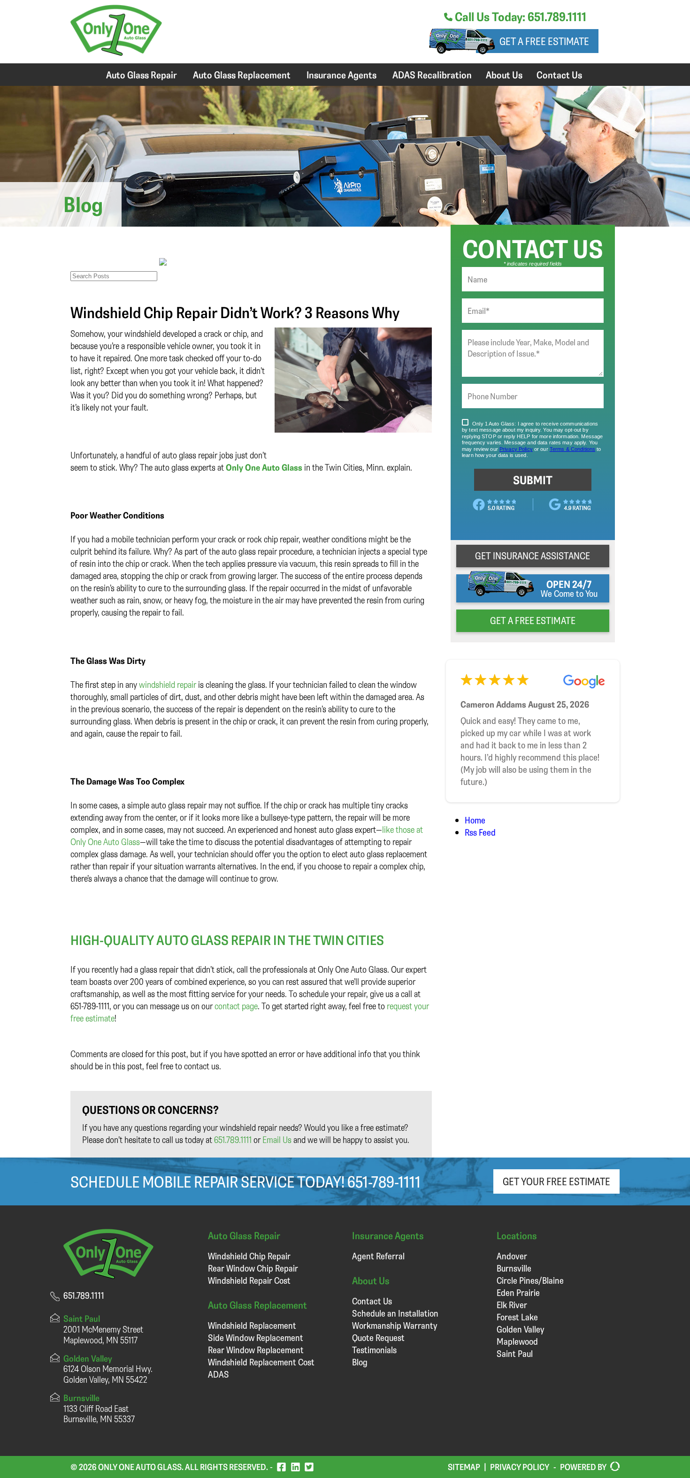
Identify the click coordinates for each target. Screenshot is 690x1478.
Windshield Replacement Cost (261, 1362)
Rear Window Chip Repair (253, 1268)
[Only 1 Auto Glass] (116, 52)
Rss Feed (480, 832)
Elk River (512, 1304)
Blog (360, 1362)
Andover (512, 1256)
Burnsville (514, 1268)
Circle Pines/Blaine (530, 1280)
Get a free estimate (544, 41)
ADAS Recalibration (432, 75)
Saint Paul (515, 1353)
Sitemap (464, 1466)
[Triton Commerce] (613, 1467)
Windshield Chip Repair (249, 1256)
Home (475, 820)
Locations (517, 1235)
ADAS (218, 1374)
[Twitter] (309, 1467)
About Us (504, 75)
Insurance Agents (341, 75)
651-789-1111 (384, 1181)
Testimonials (374, 1350)
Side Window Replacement (255, 1337)
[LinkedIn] (295, 1467)
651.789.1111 (233, 1139)
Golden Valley (520, 1329)
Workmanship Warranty (394, 1325)
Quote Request (378, 1337)
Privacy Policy (519, 1466)
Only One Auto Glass (264, 467)
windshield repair (167, 684)
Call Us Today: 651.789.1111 (519, 16)
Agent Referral (378, 1256)
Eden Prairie (518, 1292)
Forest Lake (517, 1317)
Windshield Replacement (252, 1325)
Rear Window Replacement (256, 1350)
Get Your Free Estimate (556, 1181)
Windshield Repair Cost (249, 1280)
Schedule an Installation (395, 1313)
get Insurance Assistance (532, 555)
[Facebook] (281, 1467)
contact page (236, 1006)
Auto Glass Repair (141, 75)
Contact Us (559, 75)
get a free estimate (532, 620)
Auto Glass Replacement (242, 75)
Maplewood (517, 1341)
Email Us (276, 1139)
